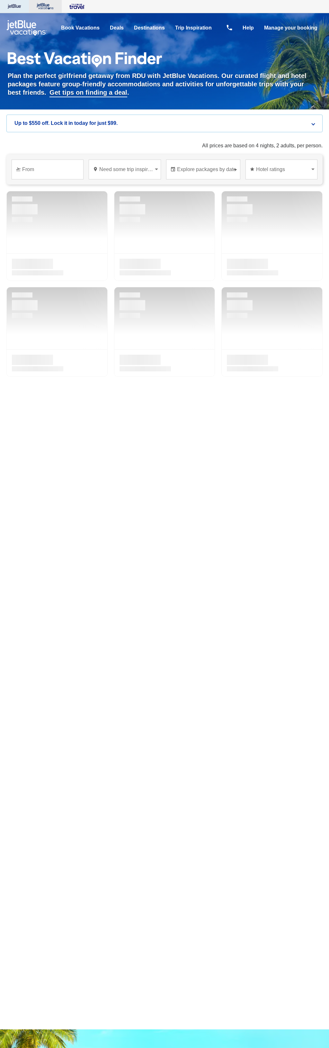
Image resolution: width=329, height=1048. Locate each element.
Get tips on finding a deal (88, 92)
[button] (164, 123)
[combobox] (49, 172)
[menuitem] (80, 28)
